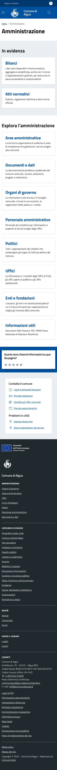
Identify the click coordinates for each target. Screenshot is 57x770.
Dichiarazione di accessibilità (15, 731)
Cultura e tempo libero (12, 538)
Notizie (5, 615)
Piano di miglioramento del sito (17, 735)
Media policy (8, 747)
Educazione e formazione (14, 571)
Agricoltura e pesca (11, 599)
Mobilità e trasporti (11, 566)
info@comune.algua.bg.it (21, 686)
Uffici (4, 498)
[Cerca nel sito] (49, 12)
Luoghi (5, 641)
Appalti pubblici (9, 552)
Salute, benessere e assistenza (17, 590)
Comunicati (7, 620)
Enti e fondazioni (10, 503)
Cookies (5, 726)
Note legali (7, 721)
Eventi (5, 646)
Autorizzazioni (8, 594)
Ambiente (6, 585)
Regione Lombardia (11, 3)
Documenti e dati (10, 517)
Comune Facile (9, 760)
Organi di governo (10, 488)
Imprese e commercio (12, 547)
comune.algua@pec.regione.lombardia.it (21, 683)
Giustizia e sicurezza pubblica (15, 576)
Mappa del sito (9, 751)
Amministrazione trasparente (16, 712)
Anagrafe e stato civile (13, 533)
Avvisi (4, 625)
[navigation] (3, 12)
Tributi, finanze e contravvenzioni (17, 580)
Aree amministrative (11, 493)
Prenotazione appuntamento (16, 698)
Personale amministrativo (14, 512)
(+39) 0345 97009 (14, 676)
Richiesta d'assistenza (12, 707)
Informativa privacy (11, 716)
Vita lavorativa (9, 542)
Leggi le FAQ (8, 693)
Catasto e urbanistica (12, 557)
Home (4, 23)
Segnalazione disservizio (13, 702)
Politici (5, 507)
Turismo (5, 561)
